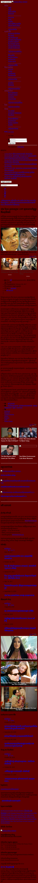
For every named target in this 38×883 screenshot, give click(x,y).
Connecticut (30, 821)
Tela (14, 821)
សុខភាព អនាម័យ (13, 57)
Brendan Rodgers (19, 810)
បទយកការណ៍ (12, 99)
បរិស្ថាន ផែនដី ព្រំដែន (14, 25)
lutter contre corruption (17, 815)
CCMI (8, 813)
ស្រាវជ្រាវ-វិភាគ (8, 90)
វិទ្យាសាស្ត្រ (11, 85)
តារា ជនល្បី (11, 111)
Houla (8, 815)
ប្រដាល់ (10, 71)
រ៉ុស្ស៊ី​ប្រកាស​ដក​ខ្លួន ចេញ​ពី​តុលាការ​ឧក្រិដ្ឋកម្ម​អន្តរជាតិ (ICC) (14, 496)
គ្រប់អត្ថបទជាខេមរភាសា (25, 405)
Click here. (20, 147)
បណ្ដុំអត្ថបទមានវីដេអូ (14, 106)
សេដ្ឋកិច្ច (10, 21)
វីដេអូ (5, 104)
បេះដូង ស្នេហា (12, 61)
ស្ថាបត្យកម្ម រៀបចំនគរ (14, 33)
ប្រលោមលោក (12, 120)
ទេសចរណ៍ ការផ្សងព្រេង (14, 113)
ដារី (11, 280)
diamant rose (4, 817)
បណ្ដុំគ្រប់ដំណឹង (12, 29)
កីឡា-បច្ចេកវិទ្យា (8, 67)
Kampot (6, 418)
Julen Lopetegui (28, 819)
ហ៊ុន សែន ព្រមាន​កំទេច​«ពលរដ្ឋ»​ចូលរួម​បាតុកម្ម (19, 595)
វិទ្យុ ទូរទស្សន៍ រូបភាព (13, 43)
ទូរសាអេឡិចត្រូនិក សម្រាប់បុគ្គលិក (11, 800)
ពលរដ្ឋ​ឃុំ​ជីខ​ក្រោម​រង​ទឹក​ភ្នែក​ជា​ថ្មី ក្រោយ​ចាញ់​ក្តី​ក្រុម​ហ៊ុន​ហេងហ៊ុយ (15, 486)
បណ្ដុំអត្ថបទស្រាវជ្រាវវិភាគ (15, 102)
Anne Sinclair (19, 819)
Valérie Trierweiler (29, 813)
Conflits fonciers (9, 414)
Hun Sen (7, 413)
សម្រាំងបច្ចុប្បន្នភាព (13, 405)
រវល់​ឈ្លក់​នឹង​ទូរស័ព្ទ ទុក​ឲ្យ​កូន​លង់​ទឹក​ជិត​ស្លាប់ (18, 736)
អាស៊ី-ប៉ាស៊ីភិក (12, 11)
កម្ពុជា (9, 7)
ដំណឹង (6, 5)
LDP (5, 419)
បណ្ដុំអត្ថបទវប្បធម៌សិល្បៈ (15, 51)
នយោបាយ (11, 17)
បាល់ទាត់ (10, 69)
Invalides (11, 810)
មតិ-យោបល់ (9, 290)
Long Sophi (11, 817)
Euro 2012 (27, 817)
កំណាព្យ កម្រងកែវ (13, 123)
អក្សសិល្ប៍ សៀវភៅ (13, 41)
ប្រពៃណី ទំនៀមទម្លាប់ (14, 48)
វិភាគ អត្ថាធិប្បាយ (13, 93)
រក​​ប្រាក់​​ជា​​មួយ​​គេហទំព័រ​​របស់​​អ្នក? (10, 789)
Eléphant (7, 821)
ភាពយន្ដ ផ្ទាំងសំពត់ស (14, 46)
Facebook (7, 411)
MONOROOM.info (31, 520)
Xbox (11, 821)
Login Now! (12, 143)
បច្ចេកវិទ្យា (11, 83)
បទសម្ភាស (11, 97)
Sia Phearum (4, 810)
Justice (6, 416)
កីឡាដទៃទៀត (12, 75)
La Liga (25, 821)
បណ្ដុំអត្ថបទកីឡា (12, 79)
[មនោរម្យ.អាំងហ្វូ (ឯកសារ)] (19, 2)
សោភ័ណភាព (11, 59)
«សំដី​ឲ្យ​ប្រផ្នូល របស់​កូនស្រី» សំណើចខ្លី (16, 771)
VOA (24, 815)
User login (10, 132)
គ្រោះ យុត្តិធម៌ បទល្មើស (14, 23)
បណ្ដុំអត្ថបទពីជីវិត (13, 65)
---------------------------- (14, 15)
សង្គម (9, 19)
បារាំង (9, 9)
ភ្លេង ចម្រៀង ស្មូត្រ (13, 37)
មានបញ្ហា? (13, 288)
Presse (20, 821)
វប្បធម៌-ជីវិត (7, 31)
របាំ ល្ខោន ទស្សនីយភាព (14, 39)
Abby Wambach (18, 817)
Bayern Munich (9, 819)
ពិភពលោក (11, 13)
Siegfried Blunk (5, 823)
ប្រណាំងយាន (11, 73)
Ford (17, 821)
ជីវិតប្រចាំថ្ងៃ (11, 55)
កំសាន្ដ (6, 109)
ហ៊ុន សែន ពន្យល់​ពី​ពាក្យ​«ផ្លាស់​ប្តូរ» (8, 475)
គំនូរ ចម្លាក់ (11, 35)
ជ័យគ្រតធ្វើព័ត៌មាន (13, 118)
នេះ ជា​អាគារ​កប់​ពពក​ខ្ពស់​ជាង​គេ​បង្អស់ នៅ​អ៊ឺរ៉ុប (19, 611)
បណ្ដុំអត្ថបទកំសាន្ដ (13, 128)
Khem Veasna (8, 421)
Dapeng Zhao (19, 813)
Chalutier (13, 813)
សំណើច (10, 125)
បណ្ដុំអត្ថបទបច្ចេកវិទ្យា (14, 88)
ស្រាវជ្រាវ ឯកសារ (13, 95)
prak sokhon (30, 815)
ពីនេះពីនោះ (11, 115)
